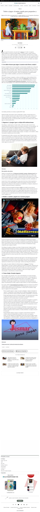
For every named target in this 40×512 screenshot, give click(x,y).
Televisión (4, 341)
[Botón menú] (1, 3)
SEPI (2, 462)
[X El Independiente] (13, 504)
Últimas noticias (7, 0)
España (6, 5)
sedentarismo (26, 78)
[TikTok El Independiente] (26, 504)
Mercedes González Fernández (6, 470)
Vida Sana (4, 168)
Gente (30, 5)
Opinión (2, 5)
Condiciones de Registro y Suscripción (25, 507)
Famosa (26, 264)
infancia (22, 51)
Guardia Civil (3, 467)
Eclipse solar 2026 (4, 460)
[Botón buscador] (38, 3)
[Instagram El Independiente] (21, 504)
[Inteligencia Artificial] (10, 490)
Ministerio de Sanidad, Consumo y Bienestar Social (24, 173)
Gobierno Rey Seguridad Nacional (28, 0)
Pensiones (34, 0)
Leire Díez (2, 469)
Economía (10, 5)
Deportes (34, 5)
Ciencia (21, 5)
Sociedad (26, 5)
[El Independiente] (20, 3)
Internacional (16, 5)
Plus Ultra (2, 463)
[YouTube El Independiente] (18, 504)
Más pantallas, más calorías (7, 171)
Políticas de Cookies (33, 507)
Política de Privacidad (6, 507)
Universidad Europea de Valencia (17, 284)
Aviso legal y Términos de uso (14, 507)
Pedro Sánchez (3, 466)
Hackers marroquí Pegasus (19, 0)
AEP (21, 187)
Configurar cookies (20, 508)
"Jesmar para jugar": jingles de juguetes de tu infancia (12, 344)
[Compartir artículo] (15, 47)
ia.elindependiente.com (10, 492)
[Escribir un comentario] (24, 47)
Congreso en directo (12, 0)
